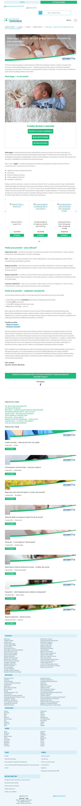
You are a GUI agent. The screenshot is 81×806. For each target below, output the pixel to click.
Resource (6, 741)
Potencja (6, 680)
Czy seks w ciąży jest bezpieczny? (16, 406)
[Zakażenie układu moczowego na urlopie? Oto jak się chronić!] (40, 510)
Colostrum (7, 746)
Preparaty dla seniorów (10, 703)
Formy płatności (45, 765)
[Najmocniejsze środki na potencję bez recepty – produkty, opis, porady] (40, 560)
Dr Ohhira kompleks (9, 665)
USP (5, 716)
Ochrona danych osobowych (12, 786)
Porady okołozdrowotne (20, 570)
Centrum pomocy (45, 756)
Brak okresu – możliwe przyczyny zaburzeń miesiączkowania (24, 410)
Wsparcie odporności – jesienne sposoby (17, 617)
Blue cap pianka (8, 667)
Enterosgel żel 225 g (9, 648)
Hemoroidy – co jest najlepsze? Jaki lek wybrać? (20, 542)
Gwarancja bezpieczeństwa (11, 783)
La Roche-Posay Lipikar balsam (49, 664)
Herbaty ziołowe (45, 687)
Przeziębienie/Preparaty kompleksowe (51, 692)
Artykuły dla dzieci (40, 143)
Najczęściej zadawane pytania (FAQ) (50, 771)
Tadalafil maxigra (8, 640)
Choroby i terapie (19, 545)
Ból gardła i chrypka (9, 698)
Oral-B (42, 724)
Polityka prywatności (10, 789)
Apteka (22, 2)
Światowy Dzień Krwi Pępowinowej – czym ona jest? (21, 419)
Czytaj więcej (10, 449)
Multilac (42, 733)
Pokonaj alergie (8, 681)
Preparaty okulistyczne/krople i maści (14, 697)
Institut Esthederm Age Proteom (49, 659)
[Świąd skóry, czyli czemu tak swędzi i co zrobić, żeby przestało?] (40, 485)
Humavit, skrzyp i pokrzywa (11, 670)
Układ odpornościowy (10, 687)
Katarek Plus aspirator (46, 642)
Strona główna (9, 27)
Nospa (42, 736)
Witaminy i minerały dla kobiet (48, 703)
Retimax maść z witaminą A (48, 653)
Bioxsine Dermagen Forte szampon (50, 665)
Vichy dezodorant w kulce (47, 661)
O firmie (6, 768)
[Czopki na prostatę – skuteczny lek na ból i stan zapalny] (40, 435)
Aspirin (42, 746)
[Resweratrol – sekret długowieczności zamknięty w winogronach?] (40, 584)
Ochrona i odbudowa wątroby (12, 683)
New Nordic (43, 720)
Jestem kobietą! (17, 470)
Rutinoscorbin (8, 736)
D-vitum (6, 735)
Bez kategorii (18, 495)
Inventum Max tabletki (10, 645)
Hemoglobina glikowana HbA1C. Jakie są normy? (20, 412)
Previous (5, 211)
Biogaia (42, 725)
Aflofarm (6, 717)
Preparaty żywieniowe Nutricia (48, 681)
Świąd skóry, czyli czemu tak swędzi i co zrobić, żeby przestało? (25, 492)
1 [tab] (39, 241)
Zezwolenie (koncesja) (10, 759)
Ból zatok (43, 683)
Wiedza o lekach (20, 595)
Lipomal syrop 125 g (46, 645)
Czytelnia (20, 27)
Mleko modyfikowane (40, 137)
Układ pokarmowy (9, 705)
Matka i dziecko (38, 27)
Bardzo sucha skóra (46, 700)
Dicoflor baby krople (9, 643)
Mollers (42, 739)
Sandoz (42, 716)
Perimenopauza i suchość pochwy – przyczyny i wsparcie (23, 467)
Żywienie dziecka (45, 678)
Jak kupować (44, 759)
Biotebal (6, 744)
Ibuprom (42, 731)
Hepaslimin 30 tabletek (46, 648)
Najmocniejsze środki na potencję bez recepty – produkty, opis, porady (27, 567)
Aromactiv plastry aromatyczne (49, 640)
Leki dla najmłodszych (46, 691)
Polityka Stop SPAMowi (10, 791)
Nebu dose (7, 639)
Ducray (42, 742)
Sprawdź (17, 235)
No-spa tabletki (44, 650)
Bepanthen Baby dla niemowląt (12, 672)
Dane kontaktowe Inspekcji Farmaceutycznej (16, 762)
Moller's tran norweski (46, 651)
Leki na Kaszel (8, 694)
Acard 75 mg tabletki (46, 643)
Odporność (20, 620)
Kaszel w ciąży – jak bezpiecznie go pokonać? (19, 413)
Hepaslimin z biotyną (46, 639)
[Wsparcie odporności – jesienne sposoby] (40, 609)
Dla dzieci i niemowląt (13, 326)
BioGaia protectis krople (10, 653)
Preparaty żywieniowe (46, 680)
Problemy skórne (45, 695)
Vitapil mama (7, 642)
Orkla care (7, 724)
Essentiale (7, 739)
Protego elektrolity (9, 669)
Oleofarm (6, 713)
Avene (42, 741)
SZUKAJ (40, 13)
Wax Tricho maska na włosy (48, 656)
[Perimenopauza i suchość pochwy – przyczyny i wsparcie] (40, 460)
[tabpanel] (17, 220)
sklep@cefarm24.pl (26, 803)
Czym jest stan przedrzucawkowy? (16, 423)
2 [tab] (41, 241)
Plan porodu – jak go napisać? (14, 417)
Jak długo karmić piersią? (13, 408)
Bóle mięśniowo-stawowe (47, 689)
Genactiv (6, 722)
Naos (5, 714)
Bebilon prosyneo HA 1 (46, 667)
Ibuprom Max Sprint (9, 656)
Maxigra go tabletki (45, 647)
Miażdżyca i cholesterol (10, 700)
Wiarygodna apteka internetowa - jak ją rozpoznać (17, 780)
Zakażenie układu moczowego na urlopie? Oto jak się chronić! (24, 517)
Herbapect (43, 735)
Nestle (42, 713)
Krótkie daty (43, 684)
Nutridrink (6, 742)
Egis (5, 720)
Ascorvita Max (8, 647)
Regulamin (43, 768)
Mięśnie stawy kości (46, 694)
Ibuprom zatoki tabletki (10, 654)
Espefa (42, 722)
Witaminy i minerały (45, 686)
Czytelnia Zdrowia (59, 2)
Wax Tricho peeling (45, 658)
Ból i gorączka (8, 689)
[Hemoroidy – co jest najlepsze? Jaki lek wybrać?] (40, 535)
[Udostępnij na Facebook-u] (40, 384)
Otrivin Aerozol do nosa (10, 651)
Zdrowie (28, 27)
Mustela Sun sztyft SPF (10, 659)
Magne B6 (43, 738)
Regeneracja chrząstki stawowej (13, 695)
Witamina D (7, 686)
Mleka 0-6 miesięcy (13, 324)
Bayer (5, 725)
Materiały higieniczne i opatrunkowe (50, 705)
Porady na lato (18, 520)
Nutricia (42, 714)
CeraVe (42, 744)
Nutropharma (44, 717)
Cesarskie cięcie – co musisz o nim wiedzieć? (19, 421)
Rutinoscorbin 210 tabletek (11, 661)
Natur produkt (8, 719)
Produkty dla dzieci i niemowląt (40, 131)
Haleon (6, 711)
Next (76, 211)
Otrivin (6, 738)
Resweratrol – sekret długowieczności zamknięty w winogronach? (25, 592)
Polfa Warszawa (45, 719)
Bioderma (6, 733)
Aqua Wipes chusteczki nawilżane (13, 650)
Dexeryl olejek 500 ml (46, 662)
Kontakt (6, 756)
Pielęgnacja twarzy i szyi (11, 692)
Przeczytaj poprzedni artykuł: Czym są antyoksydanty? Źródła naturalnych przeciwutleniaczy (40, 376)
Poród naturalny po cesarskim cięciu (16, 415)
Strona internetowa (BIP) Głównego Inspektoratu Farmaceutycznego (22, 765)
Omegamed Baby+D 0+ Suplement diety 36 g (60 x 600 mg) (41, 224)
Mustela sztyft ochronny (11, 658)
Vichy (5, 731)
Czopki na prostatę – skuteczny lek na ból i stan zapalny (22, 442)
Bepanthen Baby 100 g (10, 664)
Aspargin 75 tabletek (10, 662)
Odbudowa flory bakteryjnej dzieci (49, 702)
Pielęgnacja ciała (9, 678)
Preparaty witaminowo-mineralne (49, 698)
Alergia (6, 691)
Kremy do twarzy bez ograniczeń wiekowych (52, 697)
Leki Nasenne (7, 684)
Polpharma (43, 711)
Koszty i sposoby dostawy (47, 762)
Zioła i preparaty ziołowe (11, 702)
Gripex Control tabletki (46, 654)
